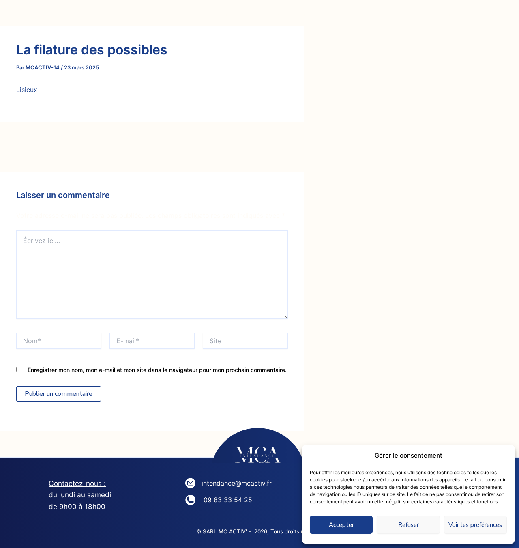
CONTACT (365, 16)
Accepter (341, 525)
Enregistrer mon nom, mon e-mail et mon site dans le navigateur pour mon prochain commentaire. (157, 369)
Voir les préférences (475, 525)
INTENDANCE (143, 16)
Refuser (408, 525)
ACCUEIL (75, 16)
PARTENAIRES (434, 16)
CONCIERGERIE (223, 16)
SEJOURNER (299, 16)
